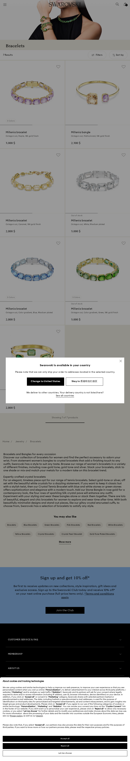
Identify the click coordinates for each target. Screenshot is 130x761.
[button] (121, 361)
